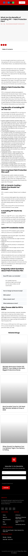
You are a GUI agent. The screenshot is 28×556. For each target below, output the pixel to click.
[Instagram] (11, 3)
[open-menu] (21, 8)
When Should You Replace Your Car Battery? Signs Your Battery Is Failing (14, 448)
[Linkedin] (9, 3)
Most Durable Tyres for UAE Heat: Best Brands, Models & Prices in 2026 (14, 408)
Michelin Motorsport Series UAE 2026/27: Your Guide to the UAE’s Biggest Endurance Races (14, 368)
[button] (25, 49)
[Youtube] (6, 3)
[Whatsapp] (13, 3)
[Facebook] (4, 3)
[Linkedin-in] (6, 508)
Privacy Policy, (21, 551)
